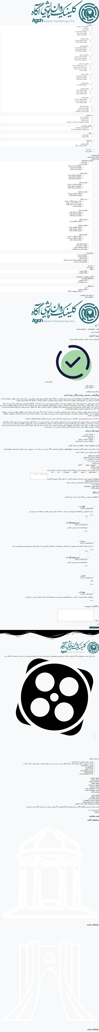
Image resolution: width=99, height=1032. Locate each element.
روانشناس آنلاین (93, 820)
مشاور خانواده (94, 778)
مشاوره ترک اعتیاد (81, 245)
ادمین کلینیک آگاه (74, 523)
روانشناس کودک (94, 781)
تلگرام (75, 472)
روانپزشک (84, 162)
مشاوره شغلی (83, 234)
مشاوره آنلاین (95, 792)
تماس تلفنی (92, 472)
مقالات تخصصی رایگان (81, 145)
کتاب (85, 287)
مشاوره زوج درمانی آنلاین (74, 204)
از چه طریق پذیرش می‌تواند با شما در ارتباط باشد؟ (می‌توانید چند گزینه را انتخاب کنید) (73, 470)
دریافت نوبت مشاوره (86, 295)
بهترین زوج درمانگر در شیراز (73, 201)
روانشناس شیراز (82, 254)
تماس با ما (88, 151)
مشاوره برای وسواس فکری (90, 802)
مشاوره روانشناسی (87, 160)
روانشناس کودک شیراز (75, 175)
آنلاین (79, 465)
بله (58, 472)
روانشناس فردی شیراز (75, 165)
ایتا (52, 472)
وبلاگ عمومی (83, 271)
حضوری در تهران (90, 465)
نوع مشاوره (95, 463)
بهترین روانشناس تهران (92, 788)
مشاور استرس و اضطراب (82, 111)
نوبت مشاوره (94, 816)
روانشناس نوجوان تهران (74, 186)
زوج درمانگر (83, 199)
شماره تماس (95, 461)
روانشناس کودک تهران (75, 176)
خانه (97, 329)
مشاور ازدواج (95, 779)
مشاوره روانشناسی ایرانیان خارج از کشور (78, 122)
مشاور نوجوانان (94, 786)
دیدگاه (96, 620)
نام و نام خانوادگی (93, 459)
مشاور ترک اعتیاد (94, 785)
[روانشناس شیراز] (49, 921)
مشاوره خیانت (83, 70)
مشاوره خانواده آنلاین (81, 42)
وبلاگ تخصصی (85, 136)
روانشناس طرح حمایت (80, 261)
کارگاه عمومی (83, 280)
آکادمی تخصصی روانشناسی (84, 276)
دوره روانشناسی (82, 282)
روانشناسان (89, 253)
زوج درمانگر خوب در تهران (74, 202)
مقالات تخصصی (82, 289)
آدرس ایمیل (95, 810)
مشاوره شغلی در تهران (74, 236)
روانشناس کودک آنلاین (81, 50)
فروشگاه (90, 286)
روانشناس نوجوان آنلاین (80, 59)
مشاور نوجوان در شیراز (74, 184)
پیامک (82, 472)
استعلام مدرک (89, 297)
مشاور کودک (83, 173)
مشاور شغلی (95, 783)
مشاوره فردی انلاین (82, 34)
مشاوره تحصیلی (82, 225)
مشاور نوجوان (83, 182)
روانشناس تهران (82, 256)
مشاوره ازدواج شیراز (75, 213)
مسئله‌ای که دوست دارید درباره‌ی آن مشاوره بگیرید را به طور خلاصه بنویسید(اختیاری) (73, 479)
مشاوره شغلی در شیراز (74, 238)
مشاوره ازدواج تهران (75, 212)
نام (98, 624)
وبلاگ (91, 269)
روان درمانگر (95, 466)
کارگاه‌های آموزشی (87, 278)
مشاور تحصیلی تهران (75, 228)
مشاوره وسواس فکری (80, 247)
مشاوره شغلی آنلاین (81, 102)
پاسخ (91, 514)
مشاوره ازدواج (83, 210)
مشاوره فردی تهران (76, 167)
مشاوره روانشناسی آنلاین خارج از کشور (75, 260)
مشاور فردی (95, 795)
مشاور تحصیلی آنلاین (75, 230)
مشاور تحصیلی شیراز (81, 93)
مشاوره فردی (83, 164)
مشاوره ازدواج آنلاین (81, 79)
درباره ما (89, 149)
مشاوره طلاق (83, 219)
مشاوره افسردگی (82, 243)
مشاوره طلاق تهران (82, 84)
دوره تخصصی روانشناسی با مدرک (80, 129)
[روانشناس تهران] (49, 1025)
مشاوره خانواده (82, 191)
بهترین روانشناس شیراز (92, 790)
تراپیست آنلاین (83, 258)
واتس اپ (66, 472)
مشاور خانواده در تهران (75, 193)
